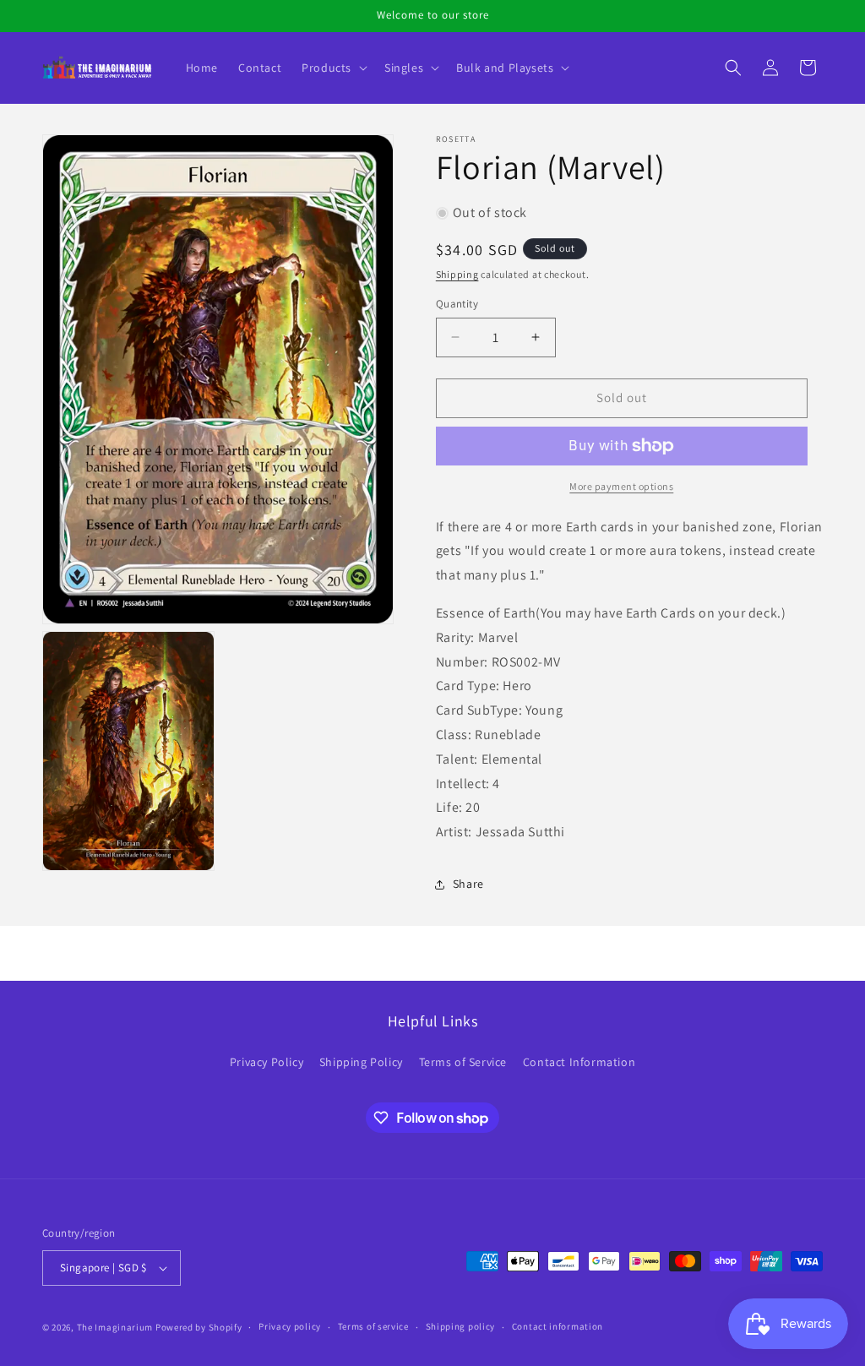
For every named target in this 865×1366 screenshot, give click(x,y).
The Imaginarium (115, 1327)
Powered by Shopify (198, 1327)
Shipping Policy (361, 1061)
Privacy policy (289, 1326)
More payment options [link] (621, 486)
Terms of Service (463, 1061)
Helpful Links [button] (433, 1021)
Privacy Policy (266, 1061)
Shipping (457, 274)
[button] (332, 67)
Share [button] (468, 883)
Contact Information (579, 1061)
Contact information (557, 1326)
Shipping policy (461, 1326)
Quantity (457, 304)
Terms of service (373, 1326)
